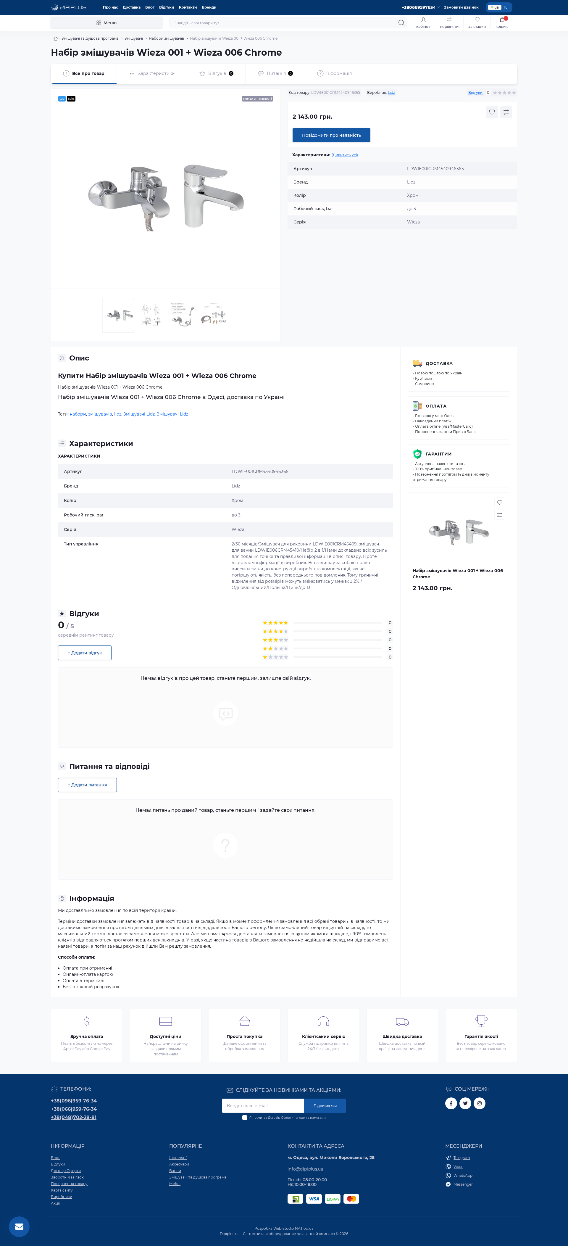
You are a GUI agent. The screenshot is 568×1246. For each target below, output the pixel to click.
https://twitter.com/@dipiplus (465, 1103)
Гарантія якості (481, 1036)
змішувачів (100, 414)
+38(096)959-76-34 (74, 1101)
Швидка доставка (402, 1036)
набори (78, 414)
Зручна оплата (86, 1036)
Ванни (175, 1170)
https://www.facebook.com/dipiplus (451, 1103)
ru (506, 7)
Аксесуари (179, 1164)
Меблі (174, 1183)
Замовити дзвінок (461, 7)
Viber (458, 1166)
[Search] (401, 22)
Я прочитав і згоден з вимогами (287, 1118)
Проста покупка (244, 1036)
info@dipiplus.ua (305, 1169)
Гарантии (439, 454)
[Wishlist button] (492, 112)
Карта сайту (62, 1190)
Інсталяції (178, 1157)
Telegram (462, 1157)
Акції (55, 1203)
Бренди (209, 7)
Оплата (436, 406)
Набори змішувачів (166, 38)
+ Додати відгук (85, 653)
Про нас (110, 7)
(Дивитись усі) (345, 155)
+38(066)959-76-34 (74, 1109)
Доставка (132, 7)
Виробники (61, 1197)
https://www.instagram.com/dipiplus (479, 1103)
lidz (117, 414)
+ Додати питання (87, 785)
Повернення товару (69, 1183)
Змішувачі (134, 38)
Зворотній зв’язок (67, 1177)
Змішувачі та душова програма (90, 38)
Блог (149, 7)
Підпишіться (325, 1105)
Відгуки (166, 7)
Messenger (463, 1184)
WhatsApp (463, 1175)
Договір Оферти (280, 1118)
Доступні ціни (165, 1036)
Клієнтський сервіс (323, 1036)
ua (496, 7)
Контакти (188, 7)
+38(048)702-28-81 (73, 1117)
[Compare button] (506, 112)
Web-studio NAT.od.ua (293, 1228)
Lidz (391, 92)
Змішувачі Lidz (139, 414)
